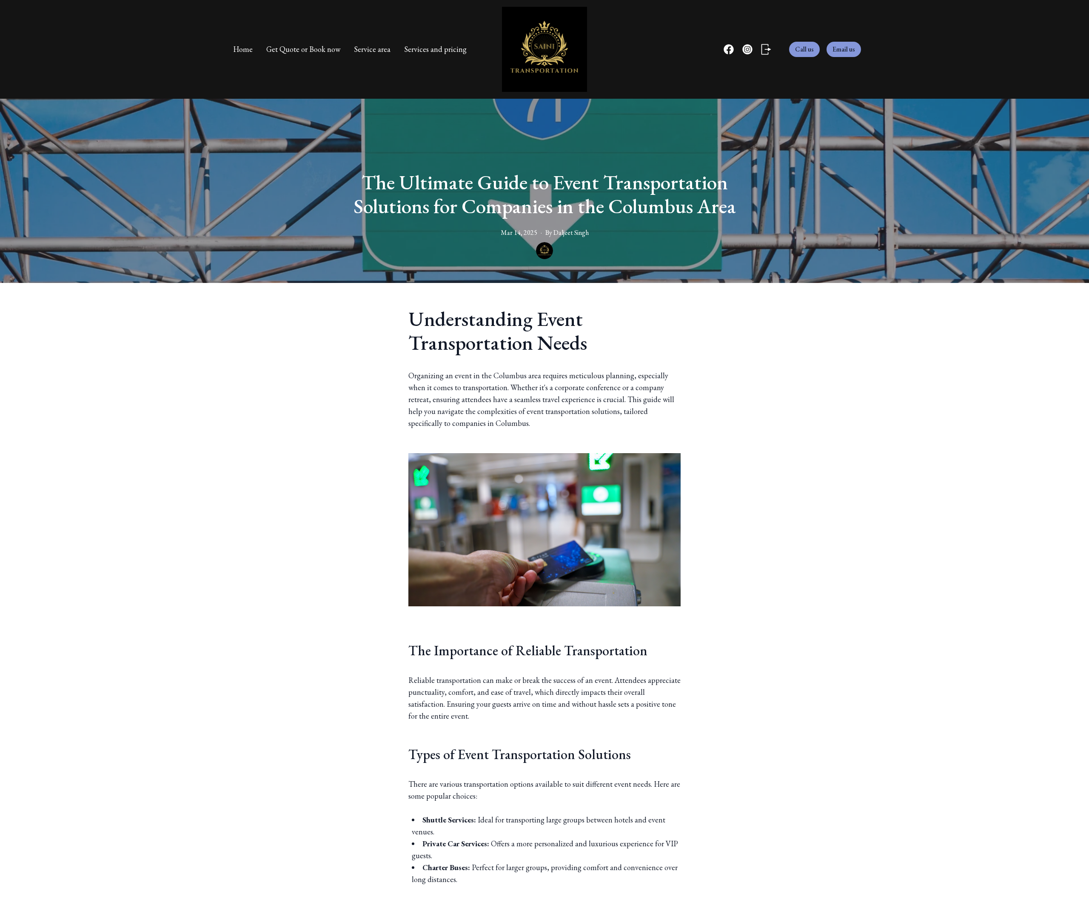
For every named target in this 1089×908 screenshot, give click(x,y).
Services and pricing (435, 49)
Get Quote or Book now (303, 49)
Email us (843, 49)
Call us (804, 49)
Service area (372, 49)
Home (243, 49)
